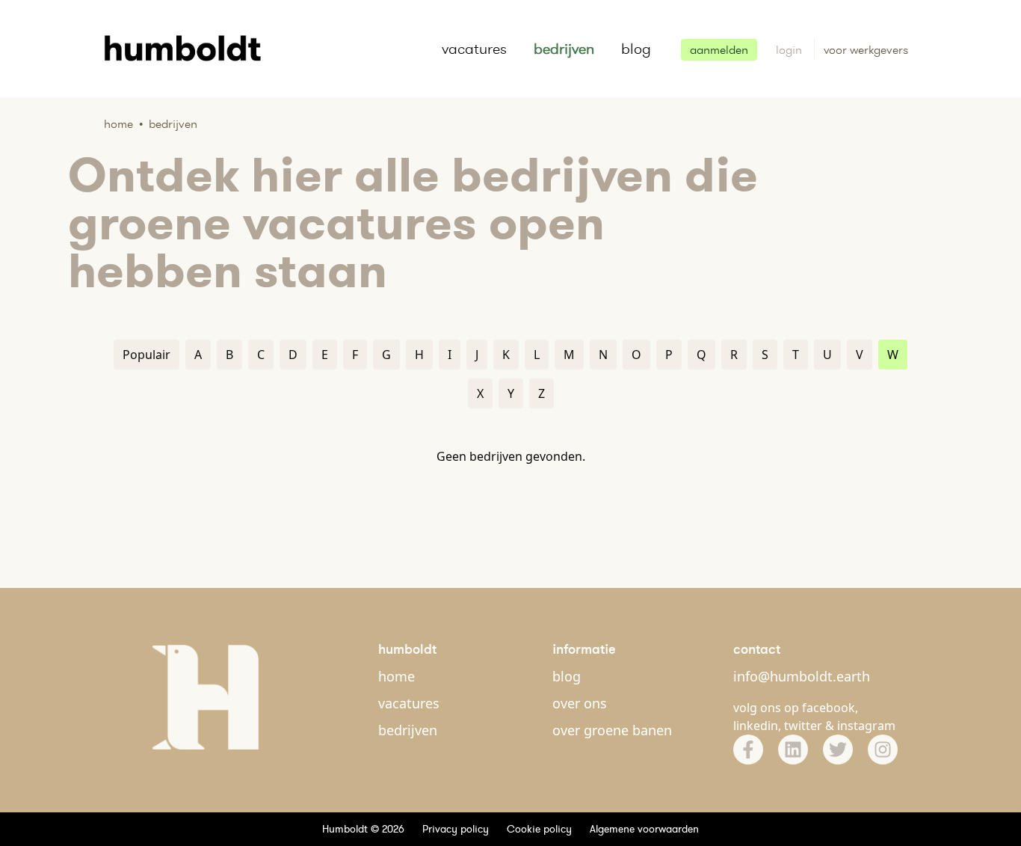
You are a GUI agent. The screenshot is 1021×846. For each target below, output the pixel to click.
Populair (146, 354)
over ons (579, 703)
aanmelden (719, 50)
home (396, 676)
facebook (828, 707)
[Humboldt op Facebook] (748, 749)
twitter (803, 725)
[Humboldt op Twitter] (838, 749)
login (790, 50)
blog (636, 48)
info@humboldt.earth (801, 676)
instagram (866, 725)
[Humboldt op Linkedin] (793, 749)
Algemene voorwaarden (644, 829)
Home (118, 124)
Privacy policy (455, 829)
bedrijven (564, 48)
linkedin (755, 725)
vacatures (474, 48)
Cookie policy (539, 829)
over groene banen (612, 730)
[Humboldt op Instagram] (883, 749)
